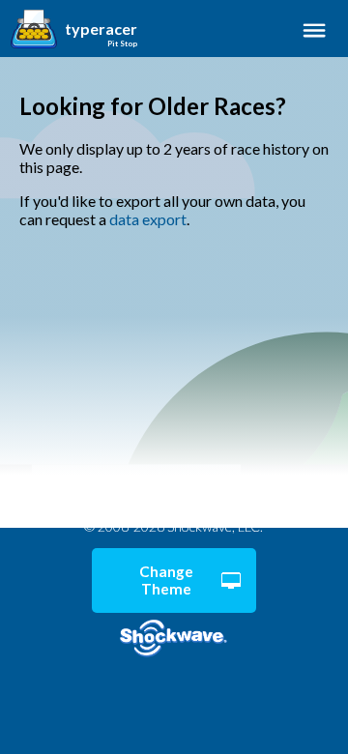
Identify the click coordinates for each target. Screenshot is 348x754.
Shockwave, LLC (173, 638)
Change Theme (166, 580)
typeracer (101, 29)
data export (148, 219)
